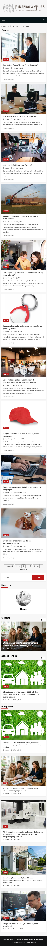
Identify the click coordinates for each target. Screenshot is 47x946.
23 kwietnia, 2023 (18, 331)
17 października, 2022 (19, 546)
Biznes (6, 59)
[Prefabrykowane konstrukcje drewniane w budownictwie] (23, 199)
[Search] (44, 20)
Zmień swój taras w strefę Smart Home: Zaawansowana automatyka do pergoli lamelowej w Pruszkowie (22, 880)
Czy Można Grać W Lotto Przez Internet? (20, 116)
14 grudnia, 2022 (18, 385)
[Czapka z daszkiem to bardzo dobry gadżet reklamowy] (23, 416)
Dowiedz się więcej (8, 79)
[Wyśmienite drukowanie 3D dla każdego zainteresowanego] (23, 523)
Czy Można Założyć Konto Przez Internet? (20, 65)
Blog (5, 637)
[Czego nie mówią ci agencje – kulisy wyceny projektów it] (23, 674)
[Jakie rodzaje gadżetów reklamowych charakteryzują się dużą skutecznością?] (23, 362)
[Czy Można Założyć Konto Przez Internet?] (23, 47)
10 (41, 566)
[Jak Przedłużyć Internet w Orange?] (23, 147)
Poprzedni (9, 566)
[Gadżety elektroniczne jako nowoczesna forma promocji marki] (23, 308)
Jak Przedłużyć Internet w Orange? (17, 165)
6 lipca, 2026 (16, 885)
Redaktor (7, 68)
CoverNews (15, 942)
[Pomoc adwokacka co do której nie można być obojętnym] (23, 469)
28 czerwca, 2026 (18, 697)
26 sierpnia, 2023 (18, 168)
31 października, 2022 (19, 492)
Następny (23, 569)
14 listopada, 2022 (18, 439)
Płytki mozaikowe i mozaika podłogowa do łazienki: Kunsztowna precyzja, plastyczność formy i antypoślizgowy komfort (23, 643)
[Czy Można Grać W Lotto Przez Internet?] (23, 99)
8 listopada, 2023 (18, 68)
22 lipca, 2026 (17, 750)
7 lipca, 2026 (16, 648)
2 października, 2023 (19, 119)
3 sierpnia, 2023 (17, 222)
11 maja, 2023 (17, 278)
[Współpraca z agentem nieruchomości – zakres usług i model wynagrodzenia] (23, 771)
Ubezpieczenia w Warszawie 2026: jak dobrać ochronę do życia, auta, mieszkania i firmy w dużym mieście (23, 745)
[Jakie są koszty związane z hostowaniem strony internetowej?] (23, 255)
